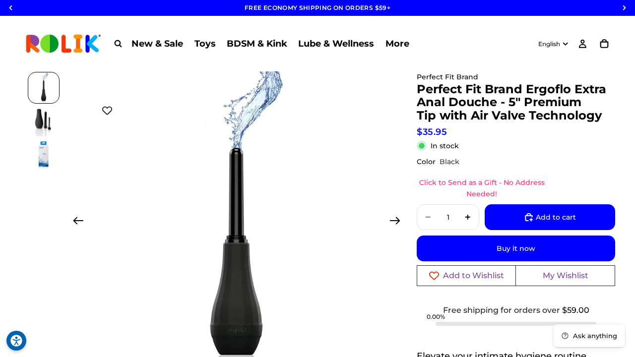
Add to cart (556, 217)
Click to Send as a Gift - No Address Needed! (482, 188)
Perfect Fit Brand (447, 76)
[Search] (118, 44)
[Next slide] (398, 222)
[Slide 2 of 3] (44, 121)
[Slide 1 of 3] (44, 88)
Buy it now (516, 248)
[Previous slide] (75, 222)
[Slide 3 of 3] (44, 155)
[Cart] (604, 44)
